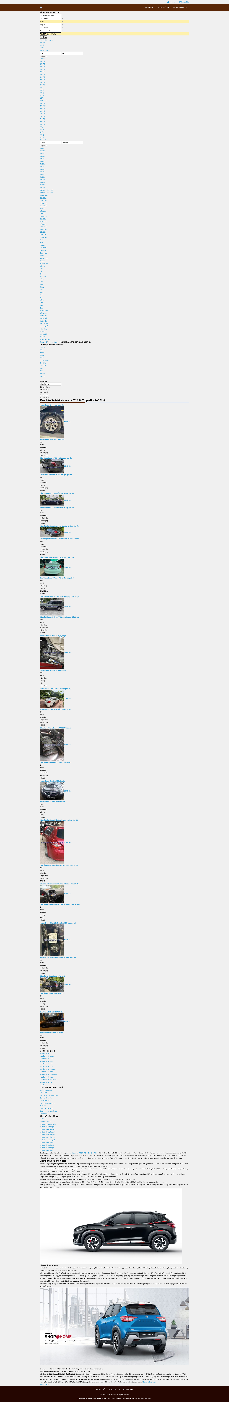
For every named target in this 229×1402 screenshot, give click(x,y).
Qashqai (43, 365)
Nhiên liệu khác (45, 339)
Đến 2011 (43, 224)
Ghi (41, 274)
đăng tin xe (128, 1389)
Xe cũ (42, 45)
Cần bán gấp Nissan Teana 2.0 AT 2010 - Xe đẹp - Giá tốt (59, 526)
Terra (42, 355)
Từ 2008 (42, 182)
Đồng (42, 300)
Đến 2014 (43, 216)
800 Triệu (43, 82)
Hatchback (43, 250)
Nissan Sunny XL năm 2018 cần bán (52, 781)
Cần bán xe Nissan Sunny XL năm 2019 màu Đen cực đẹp (60, 884)
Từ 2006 (42, 187)
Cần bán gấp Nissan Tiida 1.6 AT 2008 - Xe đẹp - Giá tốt (59, 820)
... (40, 379)
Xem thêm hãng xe (46, 40)
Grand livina (44, 360)
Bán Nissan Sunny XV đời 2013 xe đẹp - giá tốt (56, 458)
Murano (42, 376)
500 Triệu (43, 74)
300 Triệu (43, 69)
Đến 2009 (43, 229)
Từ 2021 (42, 148)
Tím (41, 284)
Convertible (44, 253)
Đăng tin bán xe (180, 7)
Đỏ (41, 297)
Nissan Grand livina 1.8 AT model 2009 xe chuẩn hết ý (58, 923)
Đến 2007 (43, 235)
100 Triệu (43, 61)
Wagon (42, 261)
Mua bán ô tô (44, 1053)
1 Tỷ (41, 87)
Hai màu (43, 276)
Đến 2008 (43, 232)
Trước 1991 (44, 195)
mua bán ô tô (163, 7)
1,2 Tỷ (42, 90)
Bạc (41, 269)
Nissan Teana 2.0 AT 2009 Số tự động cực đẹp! (56, 689)
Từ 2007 (42, 185)
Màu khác (43, 313)
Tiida (41, 368)
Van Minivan (44, 258)
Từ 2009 (42, 180)
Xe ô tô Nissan (53, 342)
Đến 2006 (43, 237)
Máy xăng (43, 329)
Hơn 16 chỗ (44, 326)
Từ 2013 (42, 169)
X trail (42, 350)
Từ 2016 (42, 161)
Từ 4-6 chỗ (43, 318)
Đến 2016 (43, 211)
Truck (42, 255)
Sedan (42, 240)
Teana (42, 358)
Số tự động (44, 50)
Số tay (42, 48)
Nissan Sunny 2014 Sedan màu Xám (52, 405)
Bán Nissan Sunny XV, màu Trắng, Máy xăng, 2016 (57, 557)
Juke (41, 371)
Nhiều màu (44, 310)
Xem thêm (44, 1384)
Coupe (42, 245)
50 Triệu (43, 59)
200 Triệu (43, 66)
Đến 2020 (43, 200)
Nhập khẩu (44, 263)
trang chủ (148, 7)
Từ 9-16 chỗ (44, 324)
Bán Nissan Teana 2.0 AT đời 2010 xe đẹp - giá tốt (57, 493)
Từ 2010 (42, 177)
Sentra (42, 373)
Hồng (42, 279)
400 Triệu (43, 72)
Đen (41, 303)
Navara (42, 347)
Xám (41, 295)
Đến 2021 (43, 198)
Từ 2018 (42, 156)
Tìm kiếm (43, 37)
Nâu (41, 282)
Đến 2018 (43, 206)
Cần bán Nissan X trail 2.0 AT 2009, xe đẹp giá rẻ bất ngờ (59, 596)
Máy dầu (43, 331)
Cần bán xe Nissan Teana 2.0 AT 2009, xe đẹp (55, 728)
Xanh (42, 292)
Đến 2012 (43, 221)
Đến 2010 (43, 227)
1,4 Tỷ (42, 93)
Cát (41, 271)
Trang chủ (43, 342)
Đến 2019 (43, 203)
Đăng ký (172, 2)
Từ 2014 (42, 166)
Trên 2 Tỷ (43, 101)
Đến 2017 (43, 208)
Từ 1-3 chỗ (43, 316)
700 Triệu (43, 80)
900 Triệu (43, 85)
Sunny (42, 352)
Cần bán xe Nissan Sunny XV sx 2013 (52, 976)
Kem (41, 305)
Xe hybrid (43, 334)
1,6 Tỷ (42, 95)
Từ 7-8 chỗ (43, 321)
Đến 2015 (43, 214)
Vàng (41, 290)
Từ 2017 (42, 159)
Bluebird (43, 363)
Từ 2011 (42, 174)
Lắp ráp (42, 266)
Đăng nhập (185, 2)
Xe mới (42, 42)
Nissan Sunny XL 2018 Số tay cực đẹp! (53, 636)
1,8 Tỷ (42, 98)
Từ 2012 (42, 172)
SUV (41, 242)
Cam (41, 308)
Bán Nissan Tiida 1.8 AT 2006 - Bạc (51, 1012)
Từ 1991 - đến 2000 (46, 193)
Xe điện (42, 337)
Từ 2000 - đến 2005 (46, 190)
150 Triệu (43, 64)
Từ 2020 (42, 151)
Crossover (43, 248)
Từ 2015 (42, 164)
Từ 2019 (42, 153)
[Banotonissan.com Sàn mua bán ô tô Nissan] (41, 7)
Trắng (42, 287)
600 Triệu (43, 77)
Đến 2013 (43, 219)
